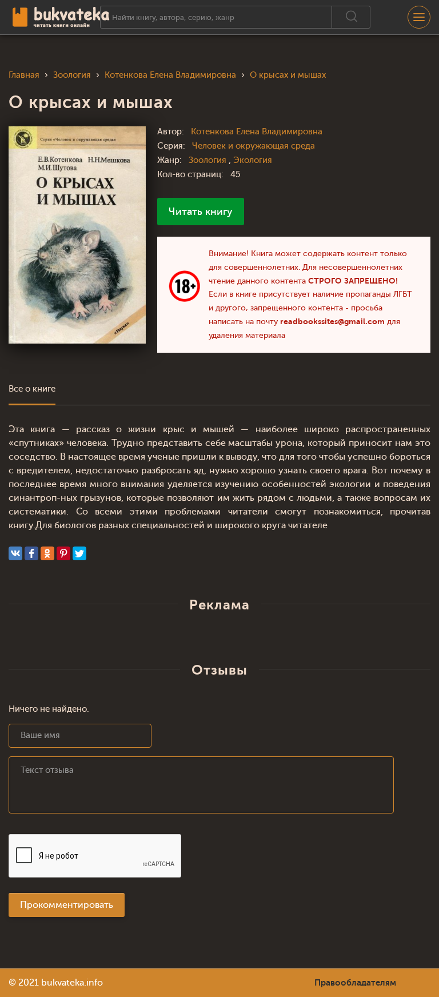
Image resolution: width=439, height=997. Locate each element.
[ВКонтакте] (15, 553)
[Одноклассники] (47, 553)
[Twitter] (79, 553)
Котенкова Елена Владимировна (256, 132)
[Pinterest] (63, 553)
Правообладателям (355, 983)
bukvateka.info (72, 983)
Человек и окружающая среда (253, 146)
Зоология (209, 160)
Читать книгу (201, 211)
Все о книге (32, 389)
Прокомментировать (66, 905)
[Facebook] (31, 553)
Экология (252, 160)
